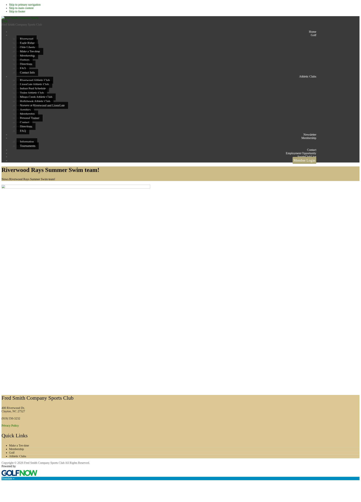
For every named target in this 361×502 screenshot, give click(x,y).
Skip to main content (21, 8)
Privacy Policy (10, 425)
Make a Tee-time (19, 445)
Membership (16, 449)
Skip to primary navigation (25, 4)
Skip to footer (17, 11)
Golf (11, 452)
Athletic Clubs (17, 456)
